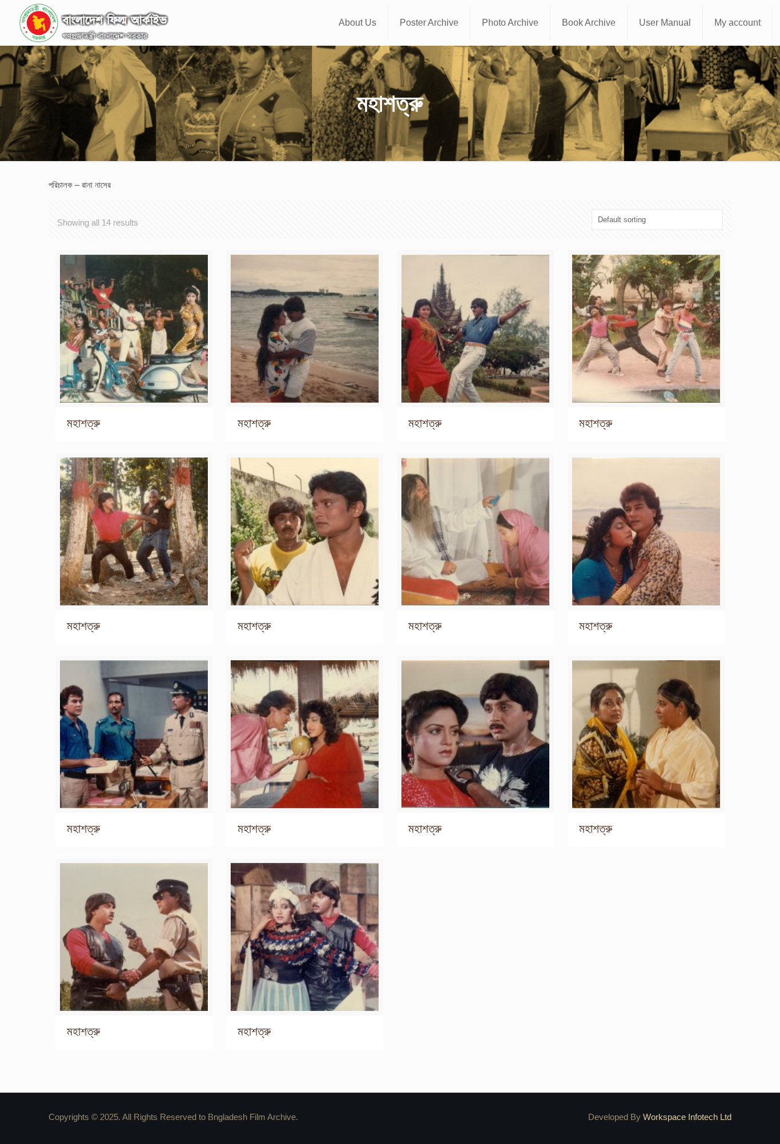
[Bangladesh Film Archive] (96, 23)
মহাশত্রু (83, 422)
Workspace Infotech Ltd (687, 1117)
